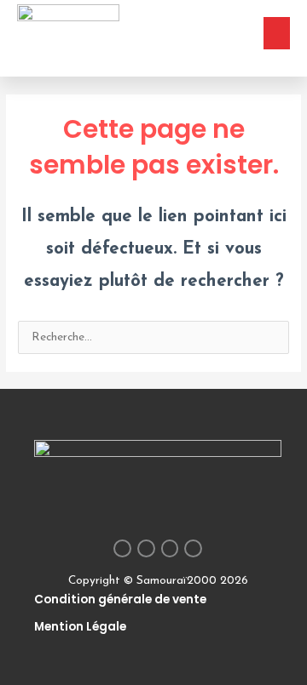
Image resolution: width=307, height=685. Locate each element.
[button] (277, 33)
